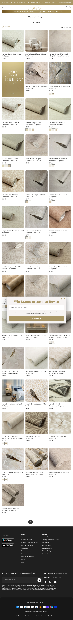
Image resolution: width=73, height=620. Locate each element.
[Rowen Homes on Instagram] (50, 582)
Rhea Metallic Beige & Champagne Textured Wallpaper (33, 160)
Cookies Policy (46, 554)
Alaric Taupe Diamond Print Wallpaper (35, 55)
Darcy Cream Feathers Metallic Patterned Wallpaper (12, 437)
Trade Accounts (26, 551)
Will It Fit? (45, 542)
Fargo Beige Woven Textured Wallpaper (59, 268)
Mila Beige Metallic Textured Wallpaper (35, 372)
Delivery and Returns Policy (50, 540)
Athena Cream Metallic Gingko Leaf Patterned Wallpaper (10, 372)
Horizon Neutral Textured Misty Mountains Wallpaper (59, 55)
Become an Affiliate (27, 556)
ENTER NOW (36, 318)
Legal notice (56, 615)
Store (23, 537)
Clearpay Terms (47, 548)
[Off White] (53, 165)
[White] (30, 201)
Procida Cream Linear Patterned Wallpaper (57, 123)
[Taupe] (33, 129)
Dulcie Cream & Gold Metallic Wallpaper (12, 473)
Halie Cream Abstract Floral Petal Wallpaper (35, 336)
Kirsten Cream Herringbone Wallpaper (12, 336)
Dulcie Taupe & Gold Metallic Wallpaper (59, 87)
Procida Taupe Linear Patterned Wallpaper (10, 160)
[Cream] (30, 129)
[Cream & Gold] (50, 93)
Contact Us (45, 534)
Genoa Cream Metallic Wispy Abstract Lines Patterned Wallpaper (59, 336)
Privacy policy (24, 615)
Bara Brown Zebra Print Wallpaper (34, 437)
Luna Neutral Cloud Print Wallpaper (58, 437)
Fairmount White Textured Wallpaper (58, 196)
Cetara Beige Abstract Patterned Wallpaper (10, 196)
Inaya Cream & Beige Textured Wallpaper (33, 268)
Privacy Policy (46, 551)
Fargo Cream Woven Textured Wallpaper (13, 232)
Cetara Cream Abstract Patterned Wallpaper (10, 123)
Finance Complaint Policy (29, 542)
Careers (23, 554)
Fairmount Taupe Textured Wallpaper (35, 196)
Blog (22, 562)
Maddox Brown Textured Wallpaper (58, 232)
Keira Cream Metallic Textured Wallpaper (33, 232)
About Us (24, 534)
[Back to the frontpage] (29, 17)
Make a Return (46, 537)
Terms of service (31, 615)
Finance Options (26, 540)
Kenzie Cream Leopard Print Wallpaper (35, 405)
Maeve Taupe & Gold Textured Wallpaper (36, 87)
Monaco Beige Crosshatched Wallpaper (12, 55)
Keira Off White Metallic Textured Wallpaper (58, 160)
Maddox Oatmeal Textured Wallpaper (59, 473)
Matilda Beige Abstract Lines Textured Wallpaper (12, 268)
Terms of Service (47, 545)
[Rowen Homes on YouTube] (55, 582)
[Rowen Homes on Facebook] (45, 582)
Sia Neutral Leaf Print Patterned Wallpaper (57, 372)
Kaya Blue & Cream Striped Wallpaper (12, 405)
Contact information (48, 615)
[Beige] (26, 129)
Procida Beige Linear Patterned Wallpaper (33, 123)
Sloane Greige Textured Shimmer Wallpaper (10, 509)
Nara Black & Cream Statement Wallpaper (57, 405)
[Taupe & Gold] (53, 93)
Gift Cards (24, 548)
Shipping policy (39, 615)
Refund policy (17, 615)
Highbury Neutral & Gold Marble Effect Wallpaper (34, 473)
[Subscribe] (39, 580)
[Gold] (6, 306)
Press (23, 559)
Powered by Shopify (42, 611)
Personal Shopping (27, 545)
